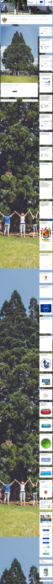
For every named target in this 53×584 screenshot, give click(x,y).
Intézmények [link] (16, 19)
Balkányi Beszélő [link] (23, 16)
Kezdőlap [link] (46, 19)
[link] (1, 6)
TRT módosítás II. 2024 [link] (43, 246)
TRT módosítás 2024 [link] (43, 245)
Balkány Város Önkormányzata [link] (13, 11)
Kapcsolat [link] (11, 19)
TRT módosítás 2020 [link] (43, 244)
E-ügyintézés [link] (31, 19)
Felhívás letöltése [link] (4, 89)
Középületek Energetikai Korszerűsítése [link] (30, 100)
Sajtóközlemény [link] (45, 267)
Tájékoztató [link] (46, 266)
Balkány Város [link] (11, 87)
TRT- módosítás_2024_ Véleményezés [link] (43, 248)
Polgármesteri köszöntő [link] (13, 16)
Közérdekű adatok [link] (24, 19)
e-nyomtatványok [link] (39, 19)
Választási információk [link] (13, 22)
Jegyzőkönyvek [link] (38, 16)
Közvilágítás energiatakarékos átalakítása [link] (9, 100)
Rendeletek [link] (45, 16)
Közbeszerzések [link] (31, 16)
